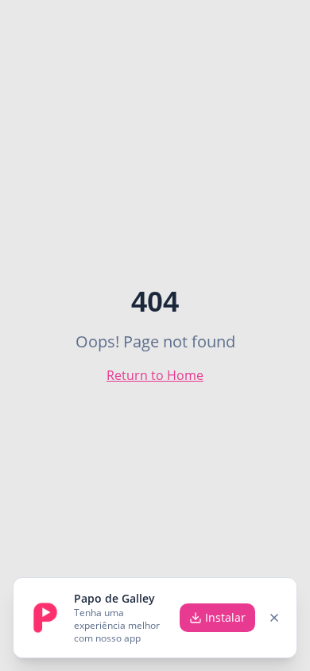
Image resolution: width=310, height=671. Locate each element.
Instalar (225, 617)
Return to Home (155, 375)
